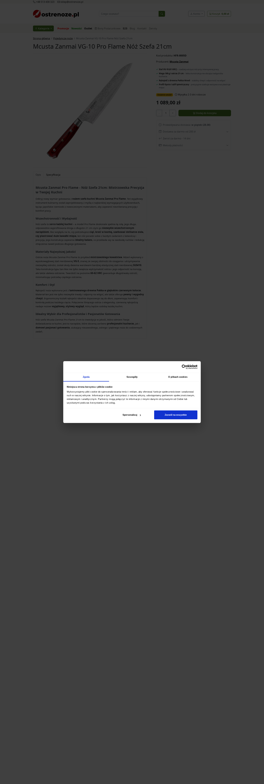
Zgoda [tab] (86, 377)
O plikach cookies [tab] (177, 377)
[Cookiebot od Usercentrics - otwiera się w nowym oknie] (184, 367)
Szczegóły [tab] (132, 377)
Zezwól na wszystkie (176, 414)
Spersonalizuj (130, 414)
